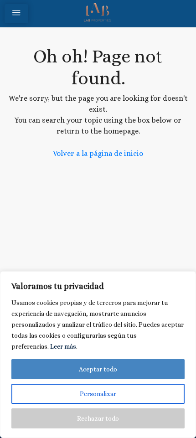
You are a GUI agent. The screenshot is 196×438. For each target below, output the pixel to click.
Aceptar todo (98, 369)
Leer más (63, 346)
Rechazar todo (98, 418)
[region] (98, 354)
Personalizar (98, 393)
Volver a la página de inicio (98, 153)
